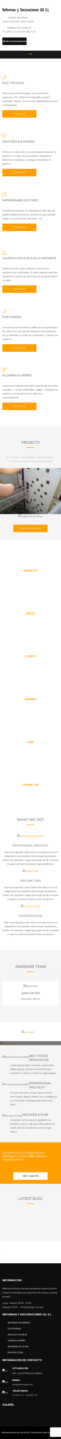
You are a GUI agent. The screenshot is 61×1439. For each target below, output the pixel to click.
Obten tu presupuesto (15, 41)
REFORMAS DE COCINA (18, 1346)
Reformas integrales (42, 461)
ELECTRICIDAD (14, 1328)
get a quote (30, 1176)
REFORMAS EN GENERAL (19, 1322)
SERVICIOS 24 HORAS (17, 1334)
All (7, 457)
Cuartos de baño (44, 457)
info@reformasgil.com (22, 1384)
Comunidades (27, 457)
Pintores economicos (19, 461)
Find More (19, 113)
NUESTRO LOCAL (15, 1352)
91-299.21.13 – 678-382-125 (25, 1395)
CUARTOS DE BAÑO (16, 1340)
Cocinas (14, 457)
